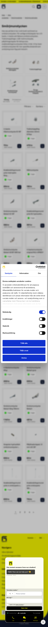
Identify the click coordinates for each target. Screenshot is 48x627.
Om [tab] (39, 273)
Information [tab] (24, 273)
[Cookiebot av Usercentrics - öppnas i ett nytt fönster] (35, 267)
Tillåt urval (24, 351)
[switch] (42, 319)
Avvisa (24, 358)
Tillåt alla (23, 343)
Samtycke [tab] (9, 273)
